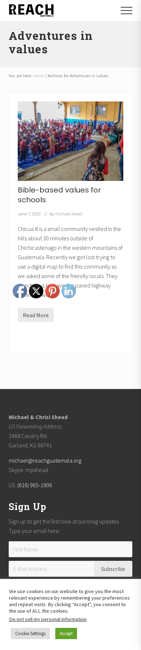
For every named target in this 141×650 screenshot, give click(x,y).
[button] (126, 10)
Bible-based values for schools (59, 195)
